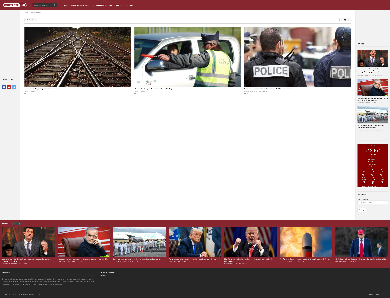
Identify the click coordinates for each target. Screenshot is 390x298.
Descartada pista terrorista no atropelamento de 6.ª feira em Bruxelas (268, 89)
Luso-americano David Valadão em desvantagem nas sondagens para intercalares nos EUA (369, 71)
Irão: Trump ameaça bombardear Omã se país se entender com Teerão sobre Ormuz (248, 260)
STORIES (119, 5)
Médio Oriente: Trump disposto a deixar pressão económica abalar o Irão (360, 259)
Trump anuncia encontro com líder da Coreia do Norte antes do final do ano (195, 259)
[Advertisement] (10, 44)
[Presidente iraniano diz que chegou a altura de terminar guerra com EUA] (373, 87)
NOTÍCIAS (129, 5)
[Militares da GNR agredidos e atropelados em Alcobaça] (187, 57)
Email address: (363, 199)
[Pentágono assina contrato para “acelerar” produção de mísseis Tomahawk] (306, 242)
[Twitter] (14, 87)
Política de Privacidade (108, 272)
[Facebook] (4, 87)
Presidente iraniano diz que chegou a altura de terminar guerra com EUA (83, 259)
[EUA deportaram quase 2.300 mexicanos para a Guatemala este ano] (373, 114)
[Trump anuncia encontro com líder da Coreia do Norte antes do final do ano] (195, 242)
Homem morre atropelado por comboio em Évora (41, 89)
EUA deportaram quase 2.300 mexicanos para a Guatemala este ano (136, 259)
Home (26, 12)
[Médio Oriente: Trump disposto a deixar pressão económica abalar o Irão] (361, 242)
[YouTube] (9, 87)
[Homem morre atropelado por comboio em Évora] (77, 57)
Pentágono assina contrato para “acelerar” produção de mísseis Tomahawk (306, 259)
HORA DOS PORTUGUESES (102, 5)
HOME (65, 5)
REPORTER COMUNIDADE (80, 5)
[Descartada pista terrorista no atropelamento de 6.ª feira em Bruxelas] (297, 57)
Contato (103, 275)
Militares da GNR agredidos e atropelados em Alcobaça (153, 89)
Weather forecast (372, 186)
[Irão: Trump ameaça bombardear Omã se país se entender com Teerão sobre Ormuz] (250, 242)
